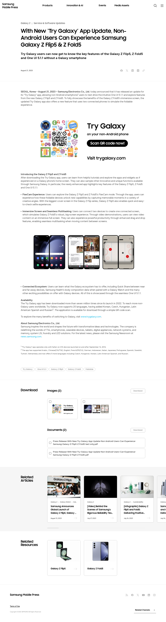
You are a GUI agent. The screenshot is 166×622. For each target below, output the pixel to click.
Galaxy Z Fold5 (74, 369)
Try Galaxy (28, 369)
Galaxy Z (25, 23)
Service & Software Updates (49, 23)
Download (138, 391)
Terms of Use (15, 606)
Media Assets (122, 5)
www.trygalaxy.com (91, 316)
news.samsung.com (31, 336)
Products (47, 5)
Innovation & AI (75, 5)
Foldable (89, 369)
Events (102, 5)
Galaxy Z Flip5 (57, 369)
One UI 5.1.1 (41, 369)
